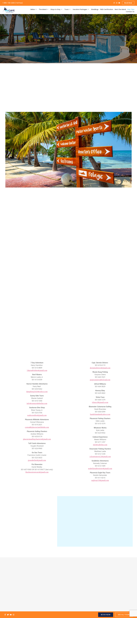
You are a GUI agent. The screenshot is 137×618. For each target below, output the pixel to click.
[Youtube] (119, 3)
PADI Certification (106, 9)
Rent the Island (120, 9)
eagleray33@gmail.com (100, 480)
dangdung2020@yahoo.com (37, 392)
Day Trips (130, 9)
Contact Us (130, 12)
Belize (33, 9)
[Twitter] (8, 615)
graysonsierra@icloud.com (100, 380)
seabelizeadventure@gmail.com (100, 469)
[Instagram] (116, 3)
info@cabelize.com (100, 445)
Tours (66, 9)
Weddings (94, 9)
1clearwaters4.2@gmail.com (100, 457)
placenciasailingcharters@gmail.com (37, 439)
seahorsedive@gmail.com (37, 415)
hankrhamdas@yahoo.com (100, 414)
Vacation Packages (80, 9)
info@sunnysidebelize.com (37, 403)
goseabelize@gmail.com (37, 460)
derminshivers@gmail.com (100, 368)
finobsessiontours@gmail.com (36, 472)
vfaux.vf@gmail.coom (100, 402)
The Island (42, 9)
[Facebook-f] (114, 3)
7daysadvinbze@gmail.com (37, 370)
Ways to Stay (55, 9)
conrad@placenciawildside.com (37, 427)
